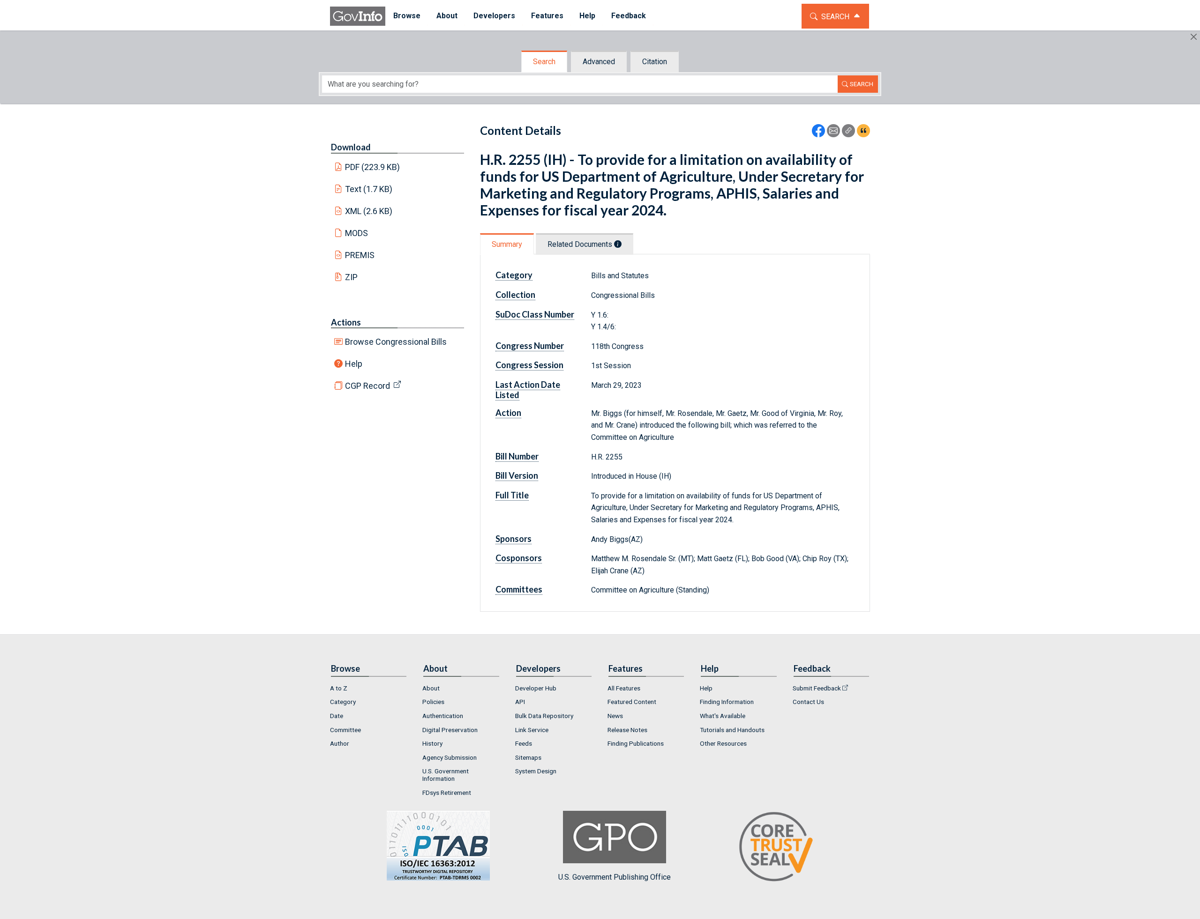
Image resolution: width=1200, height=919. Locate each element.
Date (336, 715)
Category (343, 701)
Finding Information (727, 701)
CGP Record (367, 386)
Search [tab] (544, 61)
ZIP (351, 277)
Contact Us (808, 701)
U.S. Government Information (445, 774)
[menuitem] (406, 16)
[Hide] (1193, 36)
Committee (345, 730)
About (431, 688)
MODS (356, 233)
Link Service (531, 730)
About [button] (447, 15)
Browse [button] (406, 15)
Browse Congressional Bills (396, 342)
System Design (535, 771)
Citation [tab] (654, 61)
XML (369, 211)
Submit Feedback (817, 688)
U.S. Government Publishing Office (614, 877)
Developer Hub (535, 688)
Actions (346, 322)
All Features (624, 688)
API (520, 701)
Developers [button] (494, 15)
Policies (433, 701)
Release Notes (627, 730)
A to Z (338, 688)
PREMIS (360, 255)
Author (339, 743)
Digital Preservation (450, 730)
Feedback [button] (628, 15)
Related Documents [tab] (581, 244)
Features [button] (547, 15)
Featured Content (632, 701)
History (432, 743)
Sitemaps (528, 757)
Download (351, 147)
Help (353, 364)
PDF (372, 167)
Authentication (442, 715)
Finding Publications (636, 743)
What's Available (722, 715)
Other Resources (723, 743)
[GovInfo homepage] (357, 16)
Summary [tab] (507, 244)
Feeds (523, 743)
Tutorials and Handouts (732, 730)
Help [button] (587, 15)
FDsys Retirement (446, 792)
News (615, 715)
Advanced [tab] (599, 61)
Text (369, 189)
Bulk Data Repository (544, 715)
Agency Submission (449, 757)
